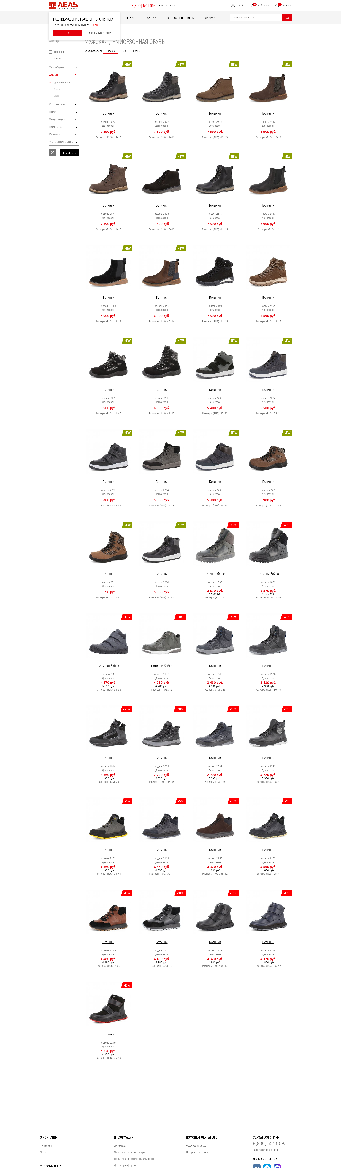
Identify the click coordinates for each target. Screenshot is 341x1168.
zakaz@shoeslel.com (266, 1149)
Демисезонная (62, 82)
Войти (241, 5)
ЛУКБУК (210, 17)
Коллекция (57, 104)
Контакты (46, 1146)
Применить (69, 152)
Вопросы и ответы (181, 17)
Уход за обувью (196, 1146)
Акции (151, 17)
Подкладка (57, 119)
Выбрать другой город (98, 32)
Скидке (136, 51)
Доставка (120, 1146)
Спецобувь (128, 17)
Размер (54, 134)
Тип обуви (56, 67)
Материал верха (61, 141)
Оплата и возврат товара (129, 1152)
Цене (123, 51)
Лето (56, 95)
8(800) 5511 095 (143, 5)
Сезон (53, 75)
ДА (67, 33)
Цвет (52, 112)
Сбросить (52, 152)
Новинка (59, 51)
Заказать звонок (168, 5)
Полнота (55, 127)
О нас (43, 1152)
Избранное (262, 5)
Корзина (285, 5)
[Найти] (287, 17)
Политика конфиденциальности (134, 1159)
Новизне (110, 51)
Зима (57, 89)
